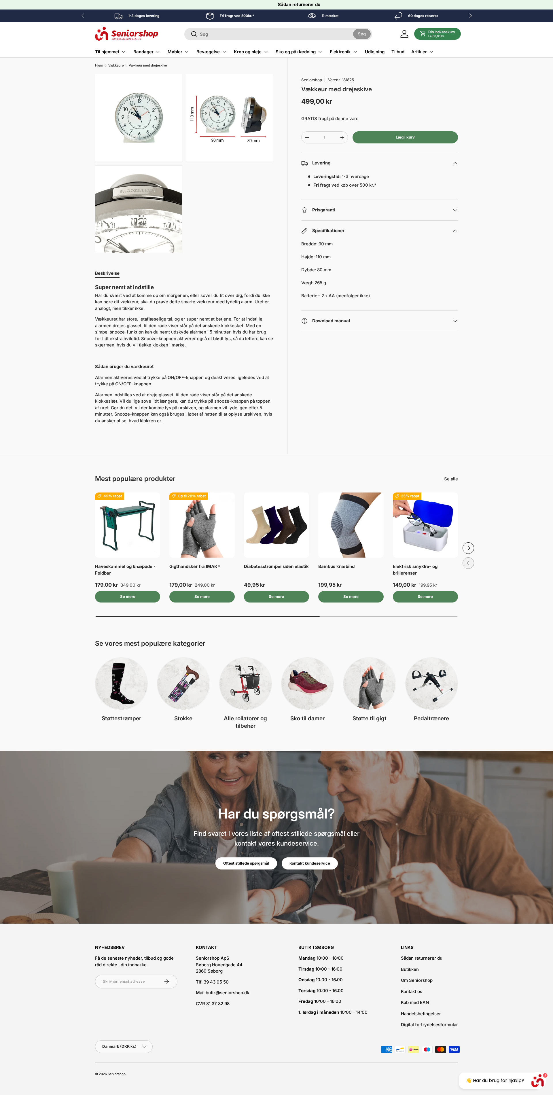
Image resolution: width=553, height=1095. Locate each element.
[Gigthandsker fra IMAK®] (201, 525)
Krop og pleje (248, 51)
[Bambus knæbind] (350, 525)
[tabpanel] (184, 356)
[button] (437, 34)
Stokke (183, 718)
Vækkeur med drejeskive (148, 65)
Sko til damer (307, 718)
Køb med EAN (415, 1002)
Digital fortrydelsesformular (429, 1024)
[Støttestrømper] (121, 684)
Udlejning (375, 51)
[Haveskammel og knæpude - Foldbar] (127, 525)
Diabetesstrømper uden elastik (276, 566)
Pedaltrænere (431, 718)
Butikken (410, 969)
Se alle (451, 479)
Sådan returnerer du (299, 4)
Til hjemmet (107, 51)
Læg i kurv (405, 137)
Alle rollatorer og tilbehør (245, 722)
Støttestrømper (121, 718)
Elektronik (340, 51)
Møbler (175, 51)
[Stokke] (183, 684)
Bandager (143, 51)
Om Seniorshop (417, 980)
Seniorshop (311, 79)
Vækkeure (116, 65)
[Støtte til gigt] (369, 684)
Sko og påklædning (296, 51)
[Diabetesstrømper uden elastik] (276, 525)
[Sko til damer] (307, 684)
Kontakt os (411, 991)
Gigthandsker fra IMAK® (194, 566)
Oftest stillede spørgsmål (246, 863)
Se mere (127, 596)
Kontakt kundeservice (309, 863)
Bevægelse (208, 51)
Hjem (99, 65)
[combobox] (278, 34)
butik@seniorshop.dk (227, 992)
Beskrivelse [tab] (107, 273)
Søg (362, 33)
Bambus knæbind (336, 566)
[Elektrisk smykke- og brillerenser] (425, 525)
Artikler (419, 51)
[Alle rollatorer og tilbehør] (245, 684)
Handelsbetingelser (421, 1013)
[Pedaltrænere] (432, 684)
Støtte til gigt (370, 718)
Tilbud (397, 51)
